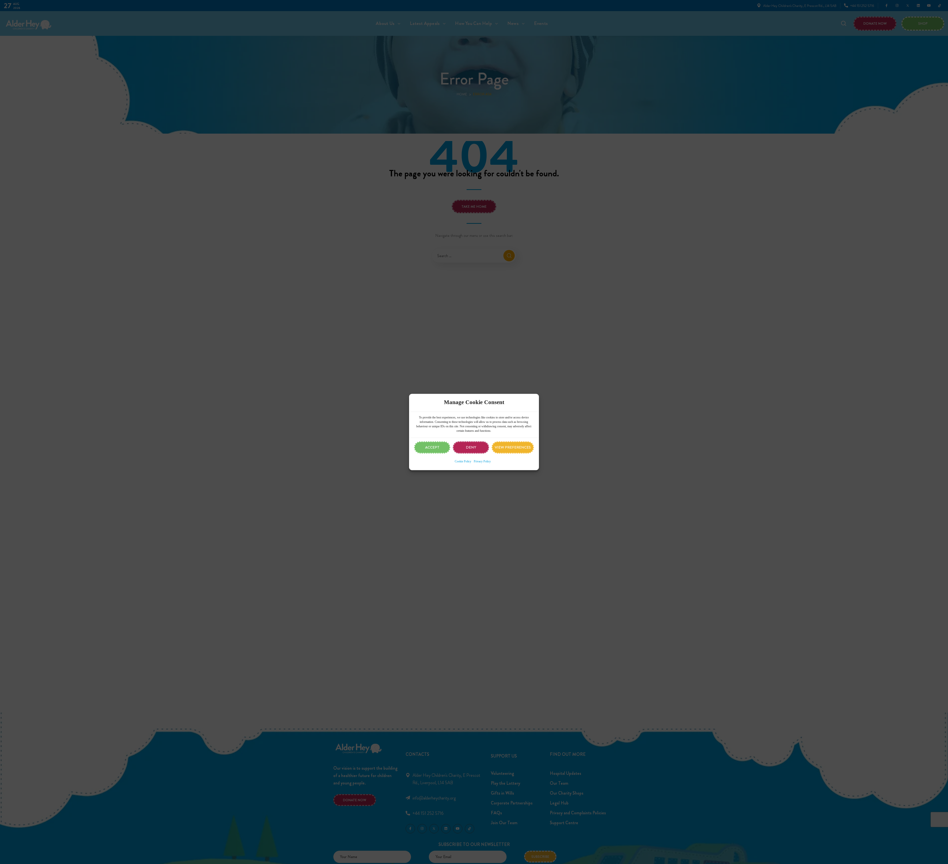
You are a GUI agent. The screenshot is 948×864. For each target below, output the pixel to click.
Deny (471, 447)
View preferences (513, 447)
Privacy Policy (482, 461)
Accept (432, 447)
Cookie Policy (463, 461)
